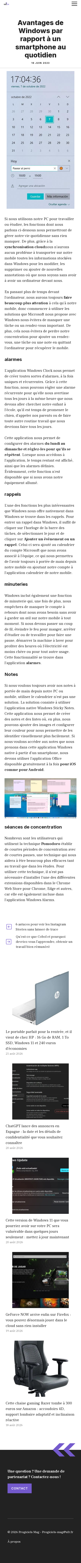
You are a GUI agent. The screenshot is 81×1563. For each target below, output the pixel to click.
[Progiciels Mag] (6, 3)
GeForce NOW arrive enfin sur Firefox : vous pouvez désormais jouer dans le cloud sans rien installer (38, 1320)
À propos (14, 1542)
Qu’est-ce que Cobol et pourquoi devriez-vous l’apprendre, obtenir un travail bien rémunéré (44, 942)
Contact (19, 1488)
